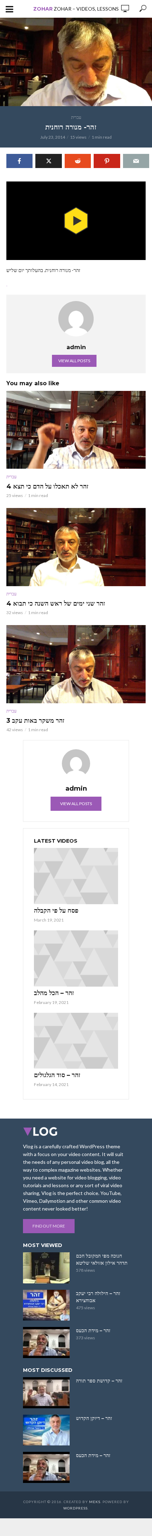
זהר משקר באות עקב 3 (35, 720)
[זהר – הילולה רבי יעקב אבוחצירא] (46, 1305)
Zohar (43, 9)
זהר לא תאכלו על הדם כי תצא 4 (47, 486)
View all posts (74, 360)
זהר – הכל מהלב (54, 993)
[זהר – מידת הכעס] (46, 1342)
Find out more (49, 1226)
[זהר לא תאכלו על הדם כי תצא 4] (76, 430)
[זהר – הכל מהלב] (76, 958)
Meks (94, 1502)
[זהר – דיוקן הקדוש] (46, 1430)
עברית (76, 117)
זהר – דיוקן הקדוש (94, 1418)
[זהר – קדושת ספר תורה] (46, 1392)
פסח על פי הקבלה (56, 910)
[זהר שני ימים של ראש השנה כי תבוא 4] (76, 547)
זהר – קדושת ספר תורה (99, 1381)
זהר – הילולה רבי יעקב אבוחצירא (98, 1297)
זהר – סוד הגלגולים (57, 1075)
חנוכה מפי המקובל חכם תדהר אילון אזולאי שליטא (102, 1259)
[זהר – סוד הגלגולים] (76, 1041)
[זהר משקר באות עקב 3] (76, 664)
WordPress (75, 1508)
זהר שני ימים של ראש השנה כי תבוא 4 (55, 603)
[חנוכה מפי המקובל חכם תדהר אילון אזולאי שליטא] (46, 1267)
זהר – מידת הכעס (93, 1330)
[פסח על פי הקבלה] (76, 876)
